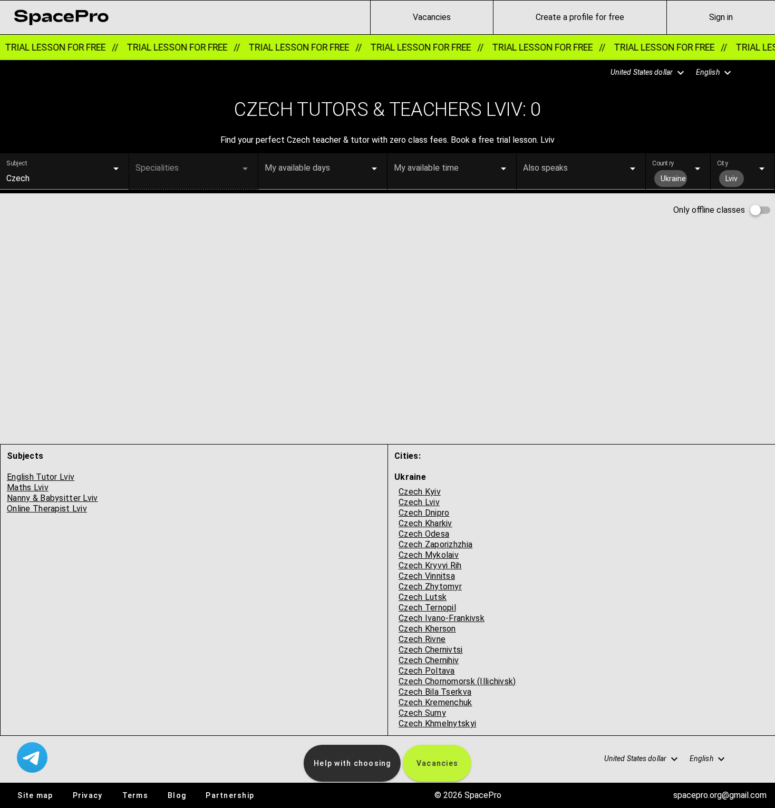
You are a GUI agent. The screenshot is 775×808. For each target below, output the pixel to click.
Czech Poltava (427, 671)
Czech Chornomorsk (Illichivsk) (457, 681)
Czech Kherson (427, 629)
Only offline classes (709, 210)
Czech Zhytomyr (430, 587)
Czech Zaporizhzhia (435, 544)
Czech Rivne (422, 639)
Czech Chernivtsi (431, 650)
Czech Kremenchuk (435, 702)
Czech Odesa (424, 534)
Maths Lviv (28, 487)
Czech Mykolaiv (429, 555)
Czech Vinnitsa (427, 576)
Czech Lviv (419, 502)
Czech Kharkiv (425, 523)
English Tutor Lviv (40, 477)
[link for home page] (61, 17)
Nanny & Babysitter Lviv (52, 498)
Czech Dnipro (424, 513)
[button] (641, 72)
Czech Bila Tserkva (435, 692)
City (722, 163)
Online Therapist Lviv (47, 509)
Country (663, 163)
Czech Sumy (422, 713)
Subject (17, 163)
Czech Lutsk (423, 597)
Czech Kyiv (420, 492)
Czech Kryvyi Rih (430, 565)
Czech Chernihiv (429, 660)
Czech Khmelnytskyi (437, 723)
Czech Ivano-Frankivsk (442, 618)
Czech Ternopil (427, 608)
